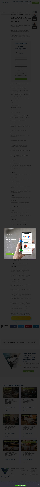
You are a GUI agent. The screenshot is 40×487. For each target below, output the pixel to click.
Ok (15, 485)
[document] (20, 243)
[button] (34, 229)
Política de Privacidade (21, 485)
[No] (38, 484)
